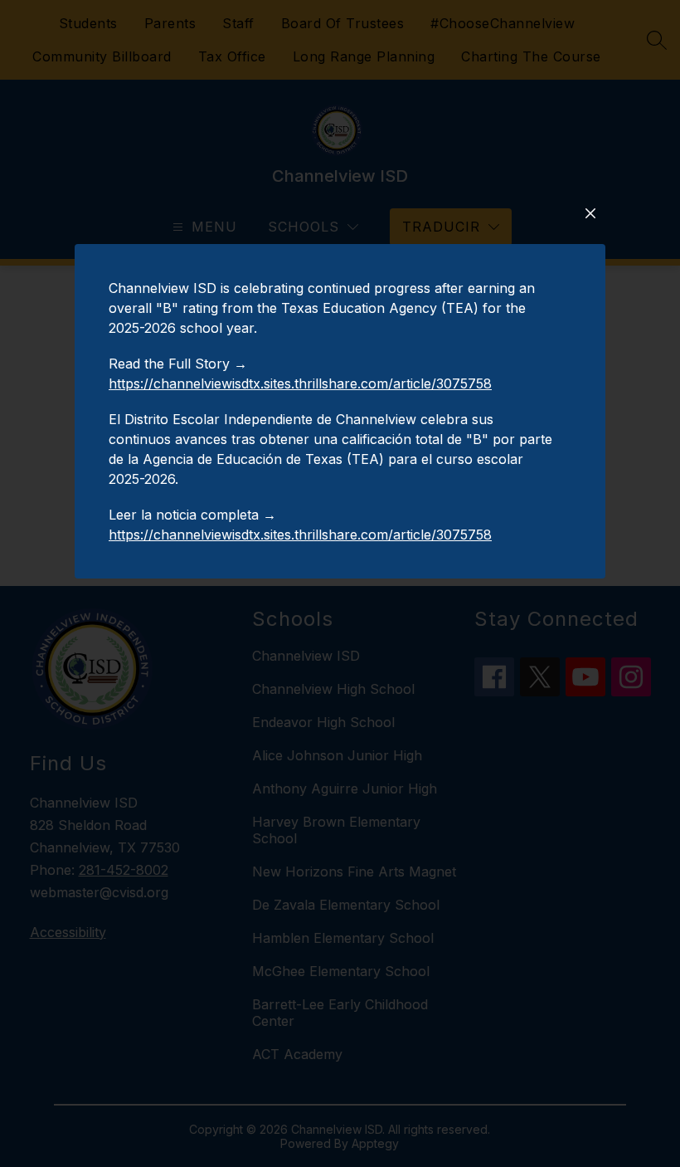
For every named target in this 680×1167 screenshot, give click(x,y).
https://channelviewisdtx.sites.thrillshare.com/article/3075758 (300, 383)
